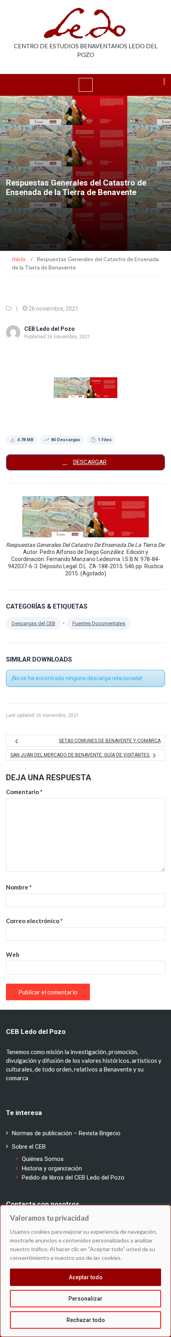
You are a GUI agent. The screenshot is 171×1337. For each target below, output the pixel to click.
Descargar (90, 462)
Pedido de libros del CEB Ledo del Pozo (73, 1177)
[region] (85, 1271)
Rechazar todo (85, 1320)
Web (12, 954)
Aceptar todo (86, 1277)
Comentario (24, 791)
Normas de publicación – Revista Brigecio (66, 1133)
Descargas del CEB (33, 623)
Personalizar (85, 1298)
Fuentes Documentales (98, 623)
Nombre (19, 887)
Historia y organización (52, 1168)
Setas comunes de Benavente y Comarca (110, 740)
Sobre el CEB (29, 1146)
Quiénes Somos (43, 1159)
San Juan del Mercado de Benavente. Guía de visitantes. (80, 755)
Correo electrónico (34, 920)
